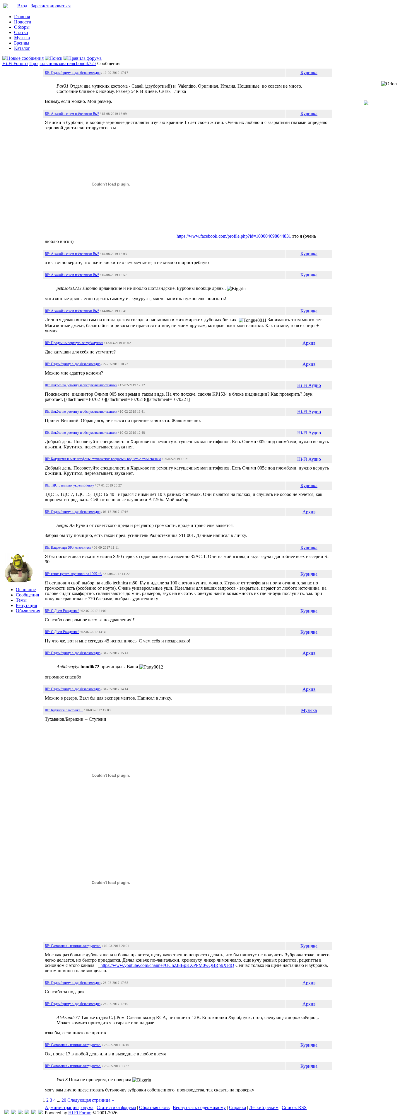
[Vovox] (40, 1112)
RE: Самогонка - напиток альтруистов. (73, 946)
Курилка (308, 72)
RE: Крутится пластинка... (64, 710)
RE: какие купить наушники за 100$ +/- (73, 574)
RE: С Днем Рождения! (62, 611)
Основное (26, 589)
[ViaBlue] (20, 1112)
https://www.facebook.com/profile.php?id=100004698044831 (234, 236)
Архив (309, 343)
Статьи (21, 32)
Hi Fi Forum (79, 1112)
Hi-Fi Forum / (15, 63)
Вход (22, 5)
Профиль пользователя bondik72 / (62, 63)
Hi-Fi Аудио (309, 385)
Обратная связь (154, 1107)
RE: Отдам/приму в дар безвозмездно (72, 73)
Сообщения (27, 594)
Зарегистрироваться (51, 5)
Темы (21, 600)
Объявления (28, 610)
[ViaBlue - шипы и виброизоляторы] (33, 1112)
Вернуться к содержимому (199, 1107)
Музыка (22, 37)
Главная (22, 16)
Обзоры (22, 27)
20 (63, 1100)
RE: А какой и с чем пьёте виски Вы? (72, 114)
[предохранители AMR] (6, 1112)
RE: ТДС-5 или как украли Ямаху (69, 485)
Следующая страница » (90, 1100)
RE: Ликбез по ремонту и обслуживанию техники (81, 385)
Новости (22, 21)
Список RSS (294, 1107)
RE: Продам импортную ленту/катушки (74, 343)
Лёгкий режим (263, 1107)
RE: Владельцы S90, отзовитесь (68, 547)
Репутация (26, 605)
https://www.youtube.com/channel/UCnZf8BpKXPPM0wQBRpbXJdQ (167, 965)
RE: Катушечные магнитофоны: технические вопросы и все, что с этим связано (103, 459)
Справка (237, 1107)
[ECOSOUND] (27, 1112)
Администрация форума (69, 1107)
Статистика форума (116, 1107)
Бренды (21, 42)
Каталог (22, 48)
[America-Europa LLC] (13, 1112)
